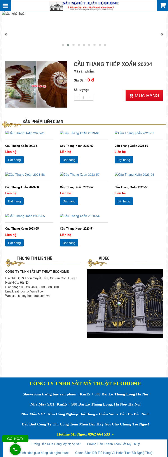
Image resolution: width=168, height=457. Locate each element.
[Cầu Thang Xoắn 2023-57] (84, 174)
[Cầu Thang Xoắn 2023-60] (84, 133)
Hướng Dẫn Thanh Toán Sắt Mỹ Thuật (113, 444)
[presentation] (6, 34)
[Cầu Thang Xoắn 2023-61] (29, 133)
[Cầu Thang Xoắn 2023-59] (139, 133)
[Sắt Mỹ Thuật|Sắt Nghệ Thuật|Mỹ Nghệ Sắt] (84, 5)
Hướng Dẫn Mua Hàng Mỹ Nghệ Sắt (55, 444)
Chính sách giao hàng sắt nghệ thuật (43, 452)
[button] (63, 45)
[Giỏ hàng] (162, 4)
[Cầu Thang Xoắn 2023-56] (139, 174)
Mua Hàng (146, 95)
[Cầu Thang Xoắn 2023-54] (84, 216)
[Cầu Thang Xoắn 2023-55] (29, 216)
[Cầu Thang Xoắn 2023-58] (29, 174)
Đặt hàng (14, 160)
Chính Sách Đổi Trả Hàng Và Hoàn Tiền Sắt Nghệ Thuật (114, 452)
